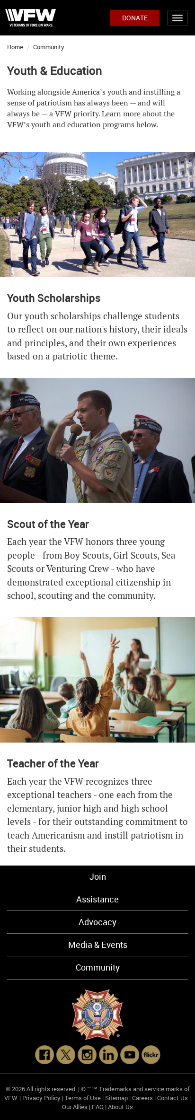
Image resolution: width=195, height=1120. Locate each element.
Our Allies (75, 1106)
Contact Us (172, 1098)
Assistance (97, 899)
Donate (135, 17)
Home (15, 47)
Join (97, 876)
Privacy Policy (41, 1098)
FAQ (98, 1106)
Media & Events (97, 944)
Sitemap (116, 1098)
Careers (142, 1098)
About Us (120, 1106)
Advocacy (97, 922)
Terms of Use (83, 1098)
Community (48, 47)
